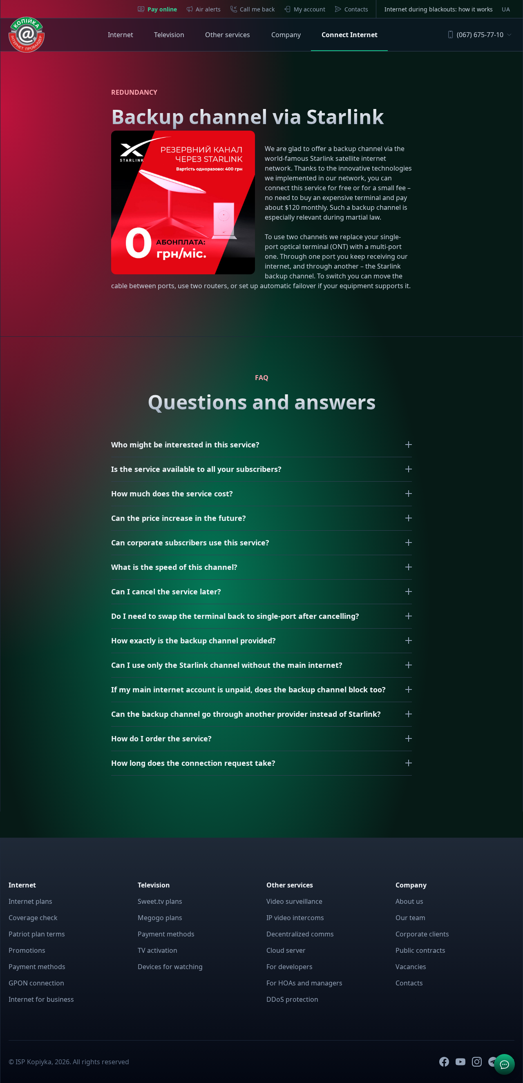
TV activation (157, 950)
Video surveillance (294, 901)
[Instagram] (477, 1062)
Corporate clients (422, 934)
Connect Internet (350, 34)
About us (409, 901)
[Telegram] (493, 1062)
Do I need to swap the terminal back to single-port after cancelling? (235, 616)
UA (506, 9)
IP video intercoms (295, 917)
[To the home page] (27, 34)
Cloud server (286, 950)
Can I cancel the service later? (166, 591)
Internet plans (30, 901)
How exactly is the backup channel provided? (193, 640)
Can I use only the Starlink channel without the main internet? (226, 665)
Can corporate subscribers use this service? (190, 542)
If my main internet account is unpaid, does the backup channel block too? (248, 689)
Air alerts (208, 9)
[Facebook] (444, 1062)
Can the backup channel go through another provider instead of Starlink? (246, 714)
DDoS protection (292, 999)
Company (286, 34)
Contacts (356, 9)
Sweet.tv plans (160, 901)
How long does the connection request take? (193, 763)
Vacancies (411, 966)
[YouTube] (460, 1062)
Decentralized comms (300, 934)
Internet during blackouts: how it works (438, 9)
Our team (410, 917)
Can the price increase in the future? (178, 518)
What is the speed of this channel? (174, 567)
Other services (227, 34)
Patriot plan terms (37, 934)
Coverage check (33, 917)
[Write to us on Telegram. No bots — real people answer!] (504, 1064)
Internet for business (41, 999)
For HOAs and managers (304, 982)
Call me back (257, 9)
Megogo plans (160, 917)
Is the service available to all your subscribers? (196, 469)
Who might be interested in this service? (185, 444)
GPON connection (36, 982)
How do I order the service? (161, 738)
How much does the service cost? (172, 493)
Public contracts (420, 950)
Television (169, 34)
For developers (289, 966)
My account (309, 9)
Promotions (27, 950)
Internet (120, 34)
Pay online (162, 9)
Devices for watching (170, 966)
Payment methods (37, 966)
